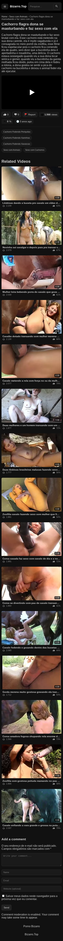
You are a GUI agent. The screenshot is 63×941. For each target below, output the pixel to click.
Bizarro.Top (18, 6)
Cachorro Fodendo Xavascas (16, 144)
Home (4, 16)
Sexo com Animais (18, 16)
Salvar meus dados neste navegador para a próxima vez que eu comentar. (29, 897)
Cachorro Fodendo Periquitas (16, 132)
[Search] (56, 6)
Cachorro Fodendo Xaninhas (16, 138)
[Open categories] (5, 6)
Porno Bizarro (31, 926)
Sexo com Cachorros (34, 150)
